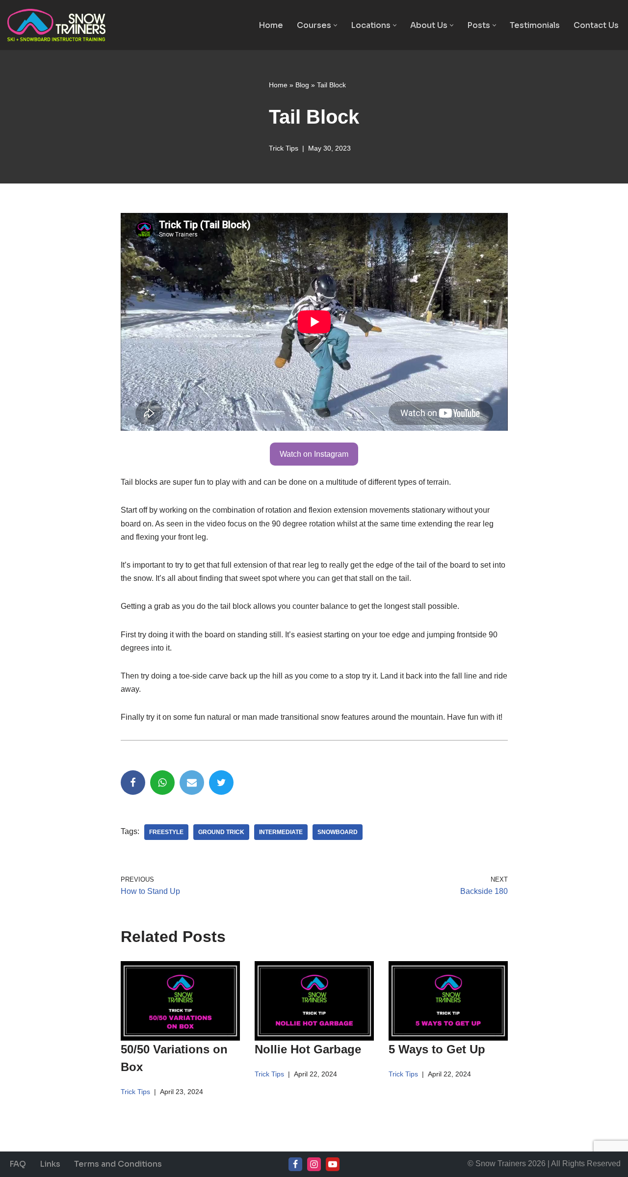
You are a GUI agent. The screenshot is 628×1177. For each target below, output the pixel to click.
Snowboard (337, 832)
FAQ (17, 1164)
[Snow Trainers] (56, 25)
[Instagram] (314, 1164)
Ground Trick (221, 832)
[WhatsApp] (162, 782)
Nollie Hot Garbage (308, 1049)
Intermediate (281, 832)
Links (50, 1164)
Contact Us (596, 25)
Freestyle (166, 832)
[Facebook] (133, 782)
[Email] (192, 782)
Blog (302, 85)
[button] (335, 25)
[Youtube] (333, 1164)
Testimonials (535, 25)
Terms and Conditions (118, 1164)
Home (271, 25)
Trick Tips (283, 148)
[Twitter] (221, 782)
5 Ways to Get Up (437, 1049)
